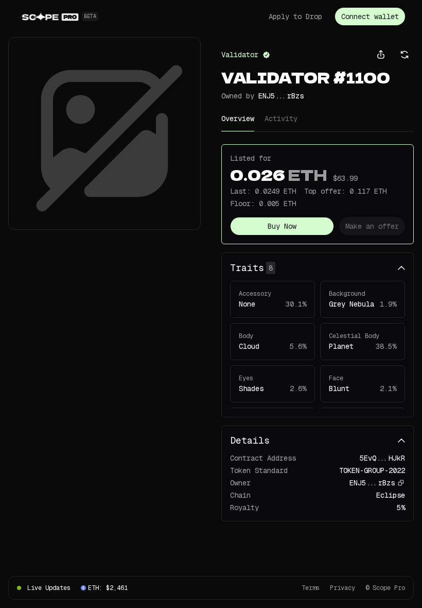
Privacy (342, 588)
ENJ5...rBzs (281, 95)
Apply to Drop (295, 16)
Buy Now (282, 226)
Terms (311, 588)
